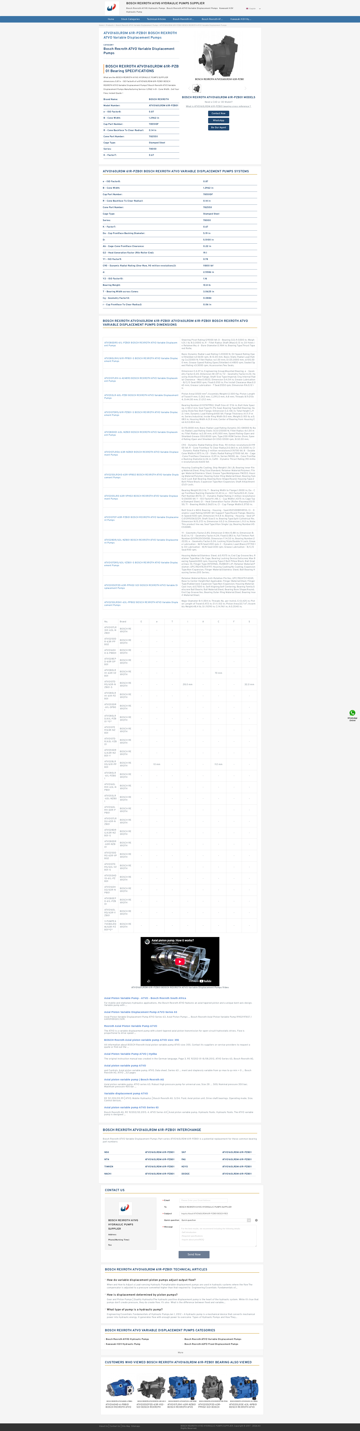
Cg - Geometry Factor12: (116, 298)
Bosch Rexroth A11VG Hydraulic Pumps (185, 19)
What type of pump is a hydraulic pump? (135, 1310)
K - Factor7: (110, 155)
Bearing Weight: (112, 285)
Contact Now (219, 113)
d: (104, 272)
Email (166, 1200)
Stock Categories (130, 19)
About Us (103, 1426)
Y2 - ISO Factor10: (113, 278)
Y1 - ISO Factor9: (112, 259)
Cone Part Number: (114, 136)
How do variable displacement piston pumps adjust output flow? (151, 1280)
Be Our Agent (218, 127)
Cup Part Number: (113, 124)
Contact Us (115, 1426)
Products (110, 25)
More (180, 1352)
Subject (167, 1214)
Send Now (194, 1254)
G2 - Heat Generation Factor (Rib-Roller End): (128, 252)
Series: (107, 149)
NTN (106, 1159)
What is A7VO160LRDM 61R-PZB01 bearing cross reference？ (218, 106)
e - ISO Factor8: (112, 111)
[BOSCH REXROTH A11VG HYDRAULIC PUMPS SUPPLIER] (112, 7)
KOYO (185, 1166)
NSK (106, 1152)
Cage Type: (110, 142)
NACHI (108, 1174)
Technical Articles (156, 19)
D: (104, 239)
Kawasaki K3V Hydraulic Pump (242, 19)
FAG (184, 1159)
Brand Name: (111, 99)
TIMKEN (108, 1166)
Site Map (126, 1426)
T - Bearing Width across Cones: (121, 291)
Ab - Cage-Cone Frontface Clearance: (123, 246)
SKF (184, 1152)
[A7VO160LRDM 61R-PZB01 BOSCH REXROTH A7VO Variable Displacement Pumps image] (218, 56)
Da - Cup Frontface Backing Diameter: (124, 233)
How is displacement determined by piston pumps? (142, 1295)
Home (111, 19)
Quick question (171, 1220)
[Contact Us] (352, 715)
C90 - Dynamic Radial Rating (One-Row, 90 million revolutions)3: (139, 265)
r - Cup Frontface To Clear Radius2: (122, 304)
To (165, 1207)
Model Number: (112, 105)
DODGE (186, 1174)
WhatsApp (218, 120)
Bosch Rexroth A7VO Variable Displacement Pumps (214, 19)
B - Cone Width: (112, 118)
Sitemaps (135, 1426)
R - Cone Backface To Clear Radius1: (124, 130)
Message (168, 1227)
